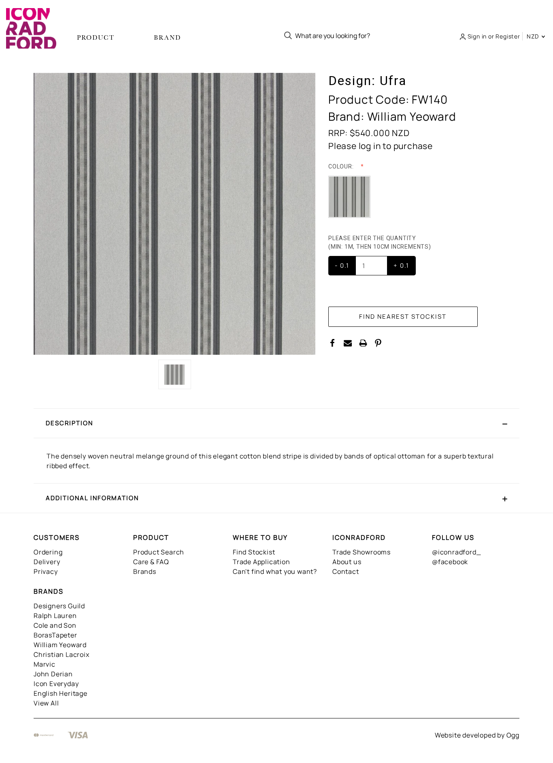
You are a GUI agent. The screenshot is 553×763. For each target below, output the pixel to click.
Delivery (47, 561)
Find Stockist (254, 552)
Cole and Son (55, 625)
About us (346, 561)
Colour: (341, 166)
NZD (533, 36)
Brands (144, 571)
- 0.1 (342, 265)
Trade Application (261, 561)
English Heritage (60, 693)
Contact (345, 571)
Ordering (48, 552)
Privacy (46, 571)
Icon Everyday (56, 683)
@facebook (450, 561)
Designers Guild (59, 605)
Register (508, 36)
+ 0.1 (401, 265)
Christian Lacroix (61, 654)
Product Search (158, 552)
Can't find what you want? (275, 571)
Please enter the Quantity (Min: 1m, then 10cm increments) (380, 242)
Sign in (477, 36)
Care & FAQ (151, 561)
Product (96, 37)
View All (46, 703)
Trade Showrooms (361, 552)
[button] (276, 423)
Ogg (512, 735)
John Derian (53, 673)
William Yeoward (60, 644)
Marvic (44, 664)
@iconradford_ (456, 552)
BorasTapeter (55, 635)
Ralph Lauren (55, 615)
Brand (167, 37)
